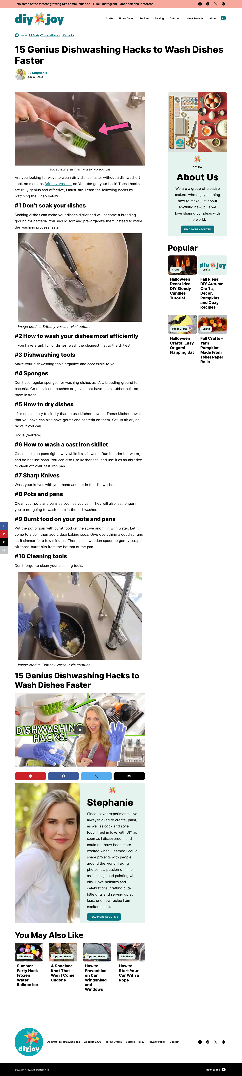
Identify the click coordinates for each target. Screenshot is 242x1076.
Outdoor (175, 18)
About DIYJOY (92, 1041)
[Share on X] (4, 542)
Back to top (213, 1069)
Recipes (144, 18)
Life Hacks (68, 35)
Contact (174, 1041)
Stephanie (39, 73)
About (213, 18)
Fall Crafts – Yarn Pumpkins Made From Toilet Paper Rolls (211, 350)
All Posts (34, 35)
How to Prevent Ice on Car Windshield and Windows (96, 978)
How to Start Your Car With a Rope (129, 973)
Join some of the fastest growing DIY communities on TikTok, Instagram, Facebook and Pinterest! (84, 4)
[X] (216, 4)
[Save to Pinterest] (4, 534)
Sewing (159, 18)
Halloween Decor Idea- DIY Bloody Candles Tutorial (181, 288)
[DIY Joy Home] (39, 18)
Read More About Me (104, 916)
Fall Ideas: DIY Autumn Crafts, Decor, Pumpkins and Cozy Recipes (212, 293)
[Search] (223, 18)
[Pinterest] (223, 4)
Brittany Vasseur (58, 184)
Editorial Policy (135, 1041)
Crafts (109, 18)
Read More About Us (198, 229)
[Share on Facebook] (4, 526)
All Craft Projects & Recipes (63, 1041)
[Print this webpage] (4, 550)
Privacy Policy (156, 1041)
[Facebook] (208, 4)
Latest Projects (194, 18)
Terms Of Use (114, 1041)
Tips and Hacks (50, 35)
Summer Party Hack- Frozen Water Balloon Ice (28, 975)
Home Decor (126, 18)
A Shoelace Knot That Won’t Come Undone (62, 973)
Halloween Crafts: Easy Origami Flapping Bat (182, 345)
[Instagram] (200, 4)
